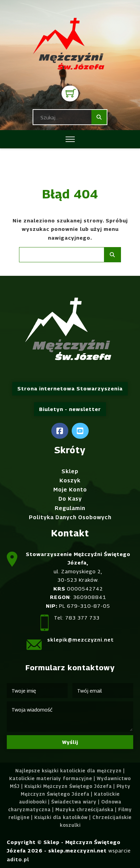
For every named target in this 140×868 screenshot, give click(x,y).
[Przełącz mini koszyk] (71, 93)
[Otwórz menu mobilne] (70, 139)
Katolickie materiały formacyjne (50, 778)
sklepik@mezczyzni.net (80, 639)
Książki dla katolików (61, 817)
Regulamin (70, 508)
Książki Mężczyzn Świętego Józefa (68, 786)
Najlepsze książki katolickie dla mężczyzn (68, 770)
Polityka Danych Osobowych (70, 517)
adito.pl (18, 859)
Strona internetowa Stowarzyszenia (70, 388)
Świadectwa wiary (74, 801)
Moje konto (70, 489)
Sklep (70, 471)
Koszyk (70, 480)
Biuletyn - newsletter (70, 409)
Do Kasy (70, 499)
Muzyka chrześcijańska (84, 809)
